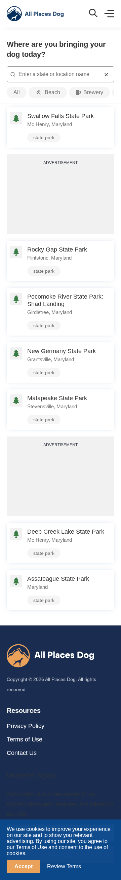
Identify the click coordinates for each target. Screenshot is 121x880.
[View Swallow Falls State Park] (60, 127)
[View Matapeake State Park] (60, 409)
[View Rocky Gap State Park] (60, 261)
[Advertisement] (60, 199)
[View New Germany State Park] (60, 362)
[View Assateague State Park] (60, 590)
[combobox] (60, 74)
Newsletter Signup (31, 775)
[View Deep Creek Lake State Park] (60, 543)
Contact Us (22, 753)
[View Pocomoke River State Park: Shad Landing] (60, 312)
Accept (23, 866)
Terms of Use (24, 739)
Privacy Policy (25, 726)
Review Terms (64, 866)
